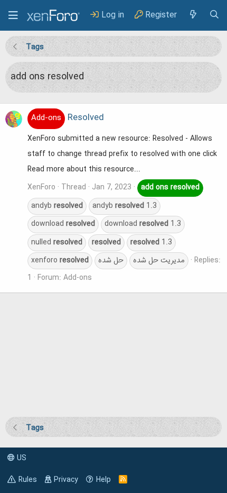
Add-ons (77, 278)
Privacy (66, 480)
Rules (27, 480)
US (20, 458)
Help (103, 480)
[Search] (214, 15)
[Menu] (13, 15)
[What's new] (192, 15)
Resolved (67, 118)
